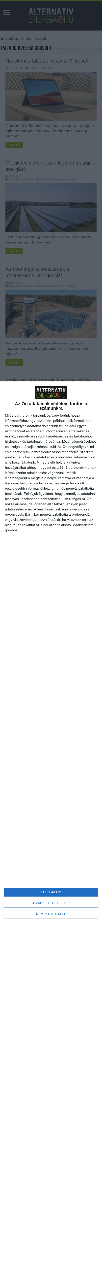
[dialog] (51, 826)
